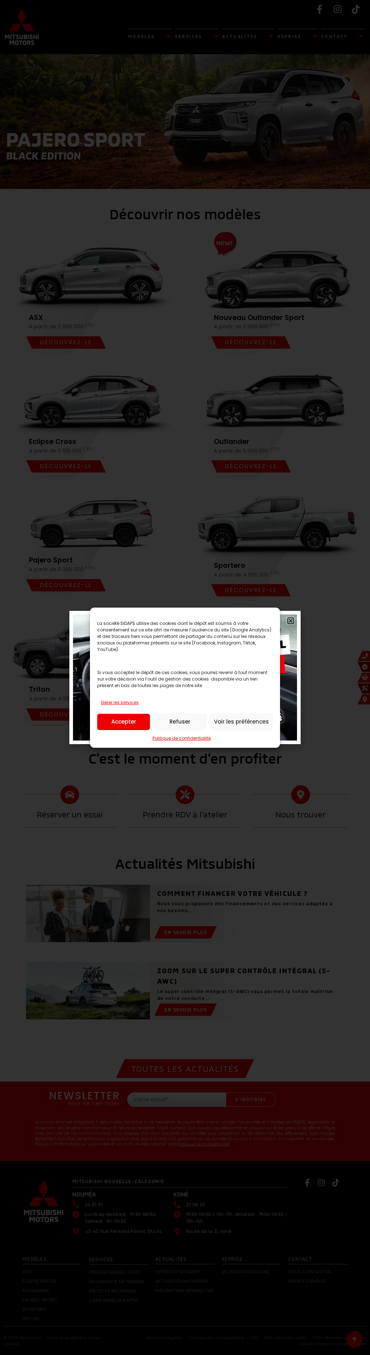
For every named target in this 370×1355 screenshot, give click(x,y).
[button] (290, 620)
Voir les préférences (241, 721)
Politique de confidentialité (181, 738)
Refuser (179, 721)
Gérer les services (120, 702)
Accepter (123, 721)
